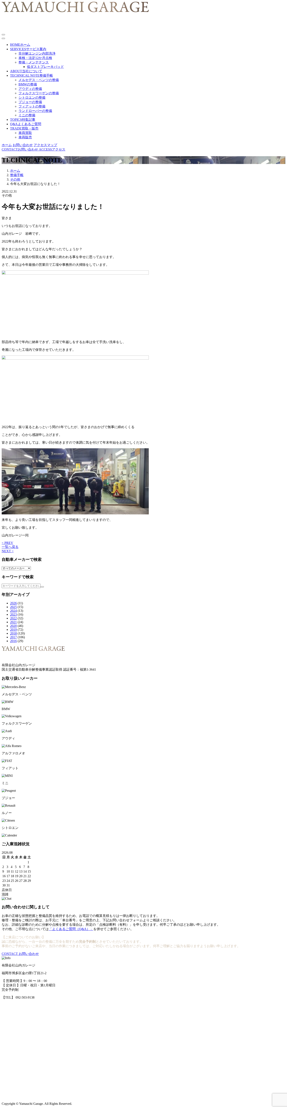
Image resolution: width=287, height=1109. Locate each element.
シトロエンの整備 (31, 97)
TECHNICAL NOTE (31, 75)
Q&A (25, 124)
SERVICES (28, 49)
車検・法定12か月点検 (35, 58)
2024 (13, 610)
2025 (13, 607)
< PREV (7, 543)
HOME (20, 44)
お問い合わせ (23, 145)
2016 (13, 641)
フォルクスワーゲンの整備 (38, 93)
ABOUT (26, 71)
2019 (13, 629)
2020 (13, 626)
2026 (13, 603)
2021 (13, 622)
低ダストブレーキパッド (45, 66)
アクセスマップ (45, 145)
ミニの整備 (26, 115)
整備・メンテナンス (33, 62)
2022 (13, 618)
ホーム (7, 145)
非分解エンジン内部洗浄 (36, 53)
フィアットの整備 (31, 106)
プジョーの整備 (30, 102)
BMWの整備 (27, 84)
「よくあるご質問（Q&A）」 (71, 929)
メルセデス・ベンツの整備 (38, 80)
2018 (13, 633)
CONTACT (20, 954)
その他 (15, 179)
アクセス (52, 149)
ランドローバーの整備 (35, 111)
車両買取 (25, 133)
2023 (13, 614)
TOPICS (22, 119)
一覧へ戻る (10, 547)
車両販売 (25, 137)
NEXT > (8, 551)
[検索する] (42, 586)
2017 (13, 637)
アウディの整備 (30, 88)
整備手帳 (17, 175)
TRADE (24, 128)
